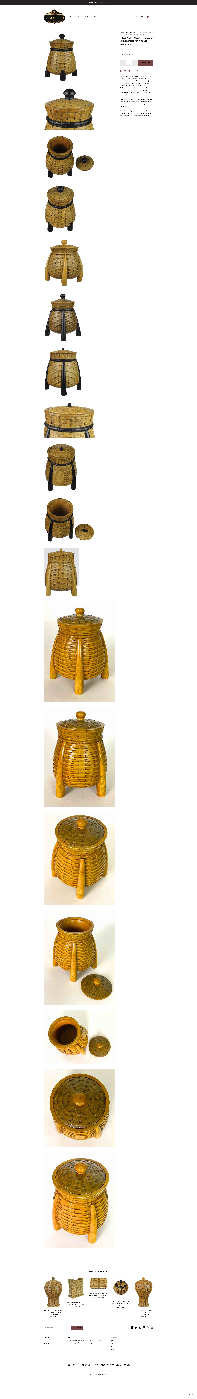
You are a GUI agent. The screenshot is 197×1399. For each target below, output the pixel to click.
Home (71, 16)
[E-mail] (152, 1327)
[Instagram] (144, 1327)
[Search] (152, 17)
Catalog (78, 16)
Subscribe (77, 1328)
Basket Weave (131, 33)
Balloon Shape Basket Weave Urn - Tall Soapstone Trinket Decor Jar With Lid (53, 1312)
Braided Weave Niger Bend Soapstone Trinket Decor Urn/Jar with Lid (144, 1312)
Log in (45, 1340)
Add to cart (145, 63)
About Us (88, 16)
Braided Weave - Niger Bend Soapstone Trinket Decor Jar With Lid (121, 1303)
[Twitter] (136, 1327)
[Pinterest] (140, 1327)
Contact (96, 16)
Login (143, 16)
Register (46, 1343)
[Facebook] (132, 1327)
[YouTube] (148, 1327)
